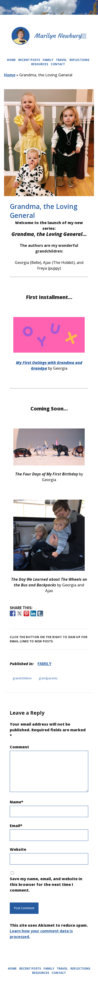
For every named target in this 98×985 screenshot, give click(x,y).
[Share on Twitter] (19, 613)
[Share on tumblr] (40, 613)
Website (18, 849)
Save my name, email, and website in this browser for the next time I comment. (46, 884)
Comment (19, 747)
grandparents (48, 678)
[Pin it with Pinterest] (26, 613)
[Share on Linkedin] (33, 613)
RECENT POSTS (49, 68)
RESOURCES (39, 64)
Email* (16, 825)
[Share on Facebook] (12, 613)
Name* (16, 802)
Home (9, 75)
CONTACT (58, 64)
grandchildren (22, 678)
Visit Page (49, 7)
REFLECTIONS (79, 60)
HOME (49, 57)
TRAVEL (61, 60)
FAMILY (48, 60)
